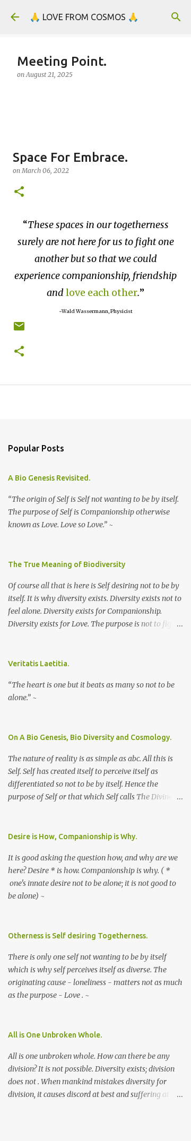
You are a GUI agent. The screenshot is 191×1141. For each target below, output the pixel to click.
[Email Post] (19, 330)
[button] (19, 192)
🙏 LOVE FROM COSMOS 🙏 (84, 17)
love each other (101, 292)
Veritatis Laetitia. (38, 663)
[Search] (176, 17)
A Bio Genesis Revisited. (49, 478)
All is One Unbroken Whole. (55, 1035)
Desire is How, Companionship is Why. (72, 836)
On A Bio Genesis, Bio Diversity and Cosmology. (89, 737)
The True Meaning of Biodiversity (66, 564)
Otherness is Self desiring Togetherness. (77, 935)
